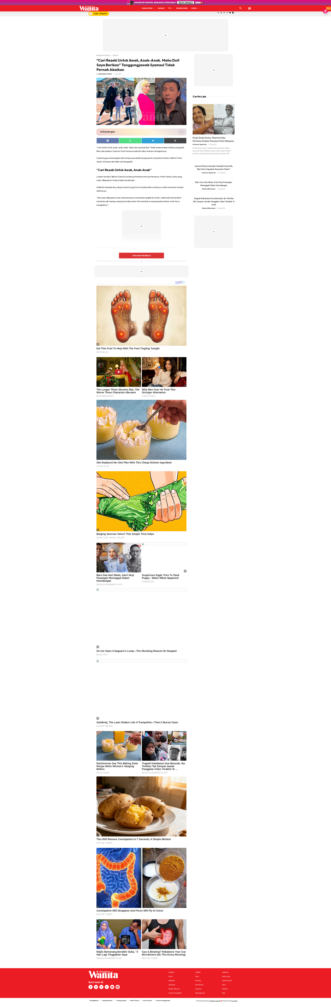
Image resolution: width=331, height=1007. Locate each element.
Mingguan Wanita (103, 55)
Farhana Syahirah (200, 144)
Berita (115, 55)
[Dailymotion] (233, 12)
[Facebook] (218, 12)
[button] (241, 8)
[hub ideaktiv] (249, 7)
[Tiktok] (227, 12)
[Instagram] (221, 12)
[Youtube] (230, 12)
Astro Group (234, 1001)
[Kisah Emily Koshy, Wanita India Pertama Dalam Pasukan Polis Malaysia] (214, 119)
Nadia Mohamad (208, 189)
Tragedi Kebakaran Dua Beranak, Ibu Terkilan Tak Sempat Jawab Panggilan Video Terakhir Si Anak (213, 201)
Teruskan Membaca (141, 255)
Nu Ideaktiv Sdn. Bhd (214, 1001)
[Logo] (89, 8)
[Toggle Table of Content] (180, 132)
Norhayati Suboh (105, 74)
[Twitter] (224, 12)
